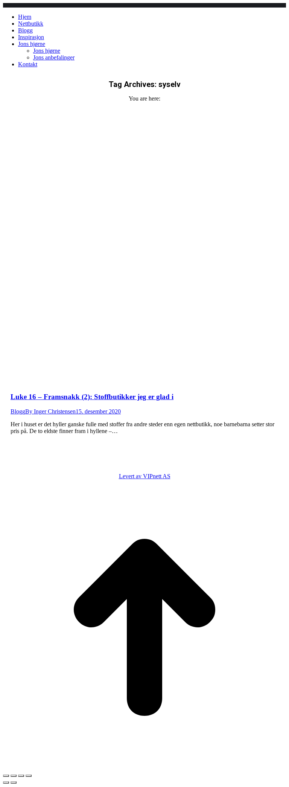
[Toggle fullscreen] (21, 776)
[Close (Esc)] (6, 776)
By (50, 411)
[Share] (14, 776)
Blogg (18, 411)
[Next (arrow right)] (14, 782)
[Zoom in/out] (29, 776)
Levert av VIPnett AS (144, 476)
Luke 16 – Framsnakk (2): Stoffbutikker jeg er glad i (92, 397)
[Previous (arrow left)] (6, 782)
